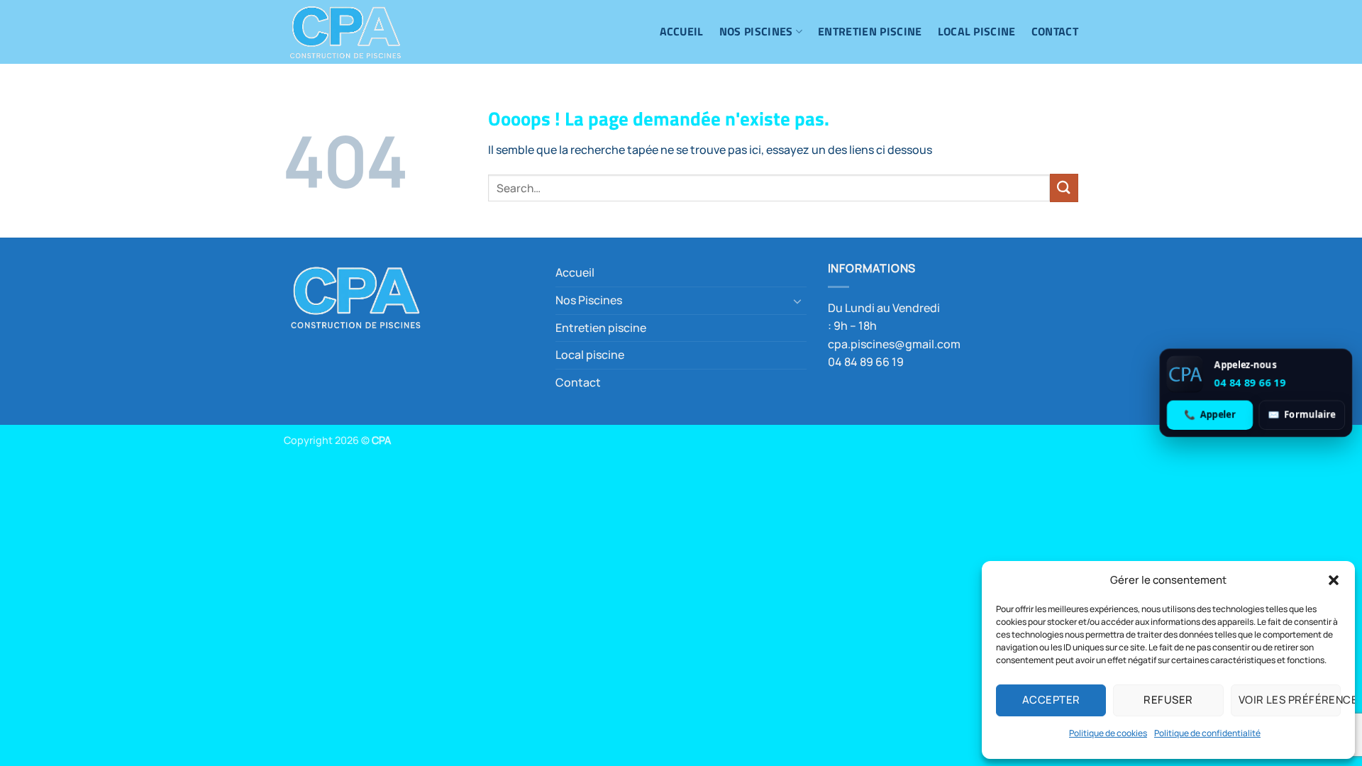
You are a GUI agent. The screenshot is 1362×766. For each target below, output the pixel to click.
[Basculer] (798, 300)
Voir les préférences (1290, 699)
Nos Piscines (756, 31)
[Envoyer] (1064, 187)
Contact (1054, 31)
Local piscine (977, 31)
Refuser (1168, 699)
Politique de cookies (1108, 733)
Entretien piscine (869, 31)
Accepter (1051, 699)
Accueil (682, 31)
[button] (1334, 580)
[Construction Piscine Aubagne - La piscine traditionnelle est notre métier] (355, 32)
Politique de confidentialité (1207, 733)
